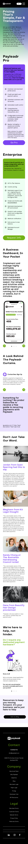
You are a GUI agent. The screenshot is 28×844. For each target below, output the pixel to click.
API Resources (14, 797)
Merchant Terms (14, 808)
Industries (14, 778)
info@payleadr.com (14, 753)
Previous (4, 345)
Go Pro (14, 143)
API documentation (15, 201)
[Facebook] (19, 835)
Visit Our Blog (14, 717)
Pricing (14, 791)
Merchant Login (14, 784)
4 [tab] (16, 346)
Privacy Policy (14, 818)
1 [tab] (11, 346)
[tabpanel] (14, 322)
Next (23, 345)
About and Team (14, 771)
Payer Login (14, 787)
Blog (14, 781)
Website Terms (14, 815)
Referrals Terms (14, 821)
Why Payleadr (14, 774)
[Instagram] (14, 835)
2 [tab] (13, 346)
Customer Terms (14, 811)
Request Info (14, 238)
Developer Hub (14, 794)
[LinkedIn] (9, 835)
